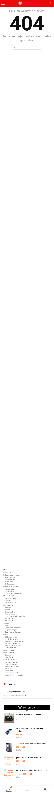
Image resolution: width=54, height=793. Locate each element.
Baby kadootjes (10, 577)
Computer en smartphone (13, 628)
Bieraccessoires (10, 598)
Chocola (8, 600)
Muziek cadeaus (10, 648)
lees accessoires (10, 589)
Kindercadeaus (10, 580)
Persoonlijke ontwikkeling (13, 593)
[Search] (50, 3)
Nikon (18, 777)
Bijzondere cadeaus (11, 662)
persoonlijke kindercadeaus (14, 675)
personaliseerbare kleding (13, 673)
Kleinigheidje (9, 657)
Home (4, 569)
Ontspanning (9, 591)
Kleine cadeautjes (9, 652)
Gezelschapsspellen (11, 639)
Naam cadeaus (10, 671)
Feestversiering (10, 614)
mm (17, 719)
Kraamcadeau (9, 582)
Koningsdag (9, 618)
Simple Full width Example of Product (31, 770)
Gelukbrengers (10, 655)
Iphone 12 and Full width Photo (28, 757)
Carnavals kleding (11, 612)
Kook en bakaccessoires (13, 646)
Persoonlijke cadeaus (12, 666)
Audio (7, 626)
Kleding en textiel (9, 650)
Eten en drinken (8, 596)
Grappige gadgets (11, 630)
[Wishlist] (27, 789)
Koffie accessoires (11, 603)
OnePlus (18, 750)
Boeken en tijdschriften (11, 586)
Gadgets (6, 623)
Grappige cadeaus (11, 664)
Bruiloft (7, 610)
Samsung (19, 737)
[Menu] (3, 3)
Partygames (9, 620)
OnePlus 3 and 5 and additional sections (32, 743)
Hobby (5, 634)
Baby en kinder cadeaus (11, 575)
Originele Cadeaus (9, 660)
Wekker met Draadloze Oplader (28, 714)
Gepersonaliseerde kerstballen (15, 616)
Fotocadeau (9, 669)
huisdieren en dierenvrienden (14, 641)
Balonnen (8, 608)
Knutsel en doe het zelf (12, 643)
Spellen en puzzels (11, 584)
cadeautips (6, 572)
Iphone (18, 764)
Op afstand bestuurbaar (13, 632)
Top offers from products (15, 695)
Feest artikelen (8, 605)
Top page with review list (15, 692)
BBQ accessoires (11, 637)
